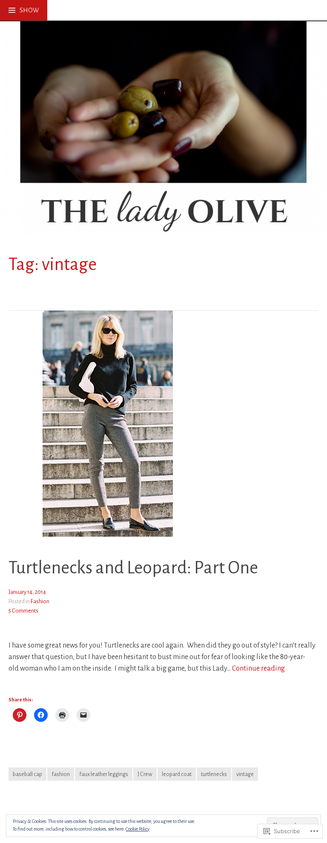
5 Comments (23, 611)
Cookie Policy (137, 828)
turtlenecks (214, 774)
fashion (61, 774)
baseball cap (27, 774)
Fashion (40, 601)
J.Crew (145, 774)
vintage (245, 774)
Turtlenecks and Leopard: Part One (133, 567)
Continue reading (258, 669)
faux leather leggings (103, 774)
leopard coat (177, 774)
